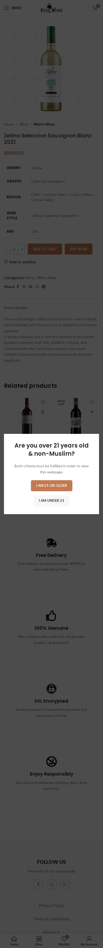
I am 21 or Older (51, 485)
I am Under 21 (51, 500)
